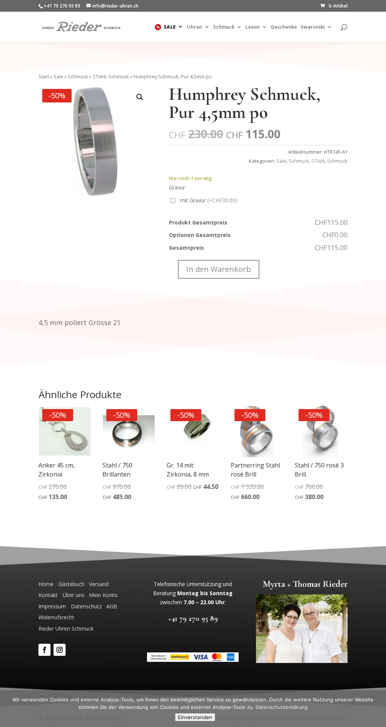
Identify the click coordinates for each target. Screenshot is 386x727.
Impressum (52, 606)
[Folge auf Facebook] (44, 650)
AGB (111, 606)
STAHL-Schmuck (111, 76)
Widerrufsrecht (56, 617)
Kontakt (48, 595)
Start (43, 76)
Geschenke (284, 27)
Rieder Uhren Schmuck (65, 628)
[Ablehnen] (376, 708)
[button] (140, 97)
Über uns (73, 595)
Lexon (252, 27)
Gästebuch (71, 584)
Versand (99, 584)
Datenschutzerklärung (282, 707)
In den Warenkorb (218, 269)
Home (46, 584)
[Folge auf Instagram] (60, 650)
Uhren (194, 27)
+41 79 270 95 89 (193, 618)
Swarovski (312, 27)
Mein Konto (103, 595)
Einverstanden (195, 717)
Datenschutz (86, 606)
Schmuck (223, 27)
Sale (170, 27)
